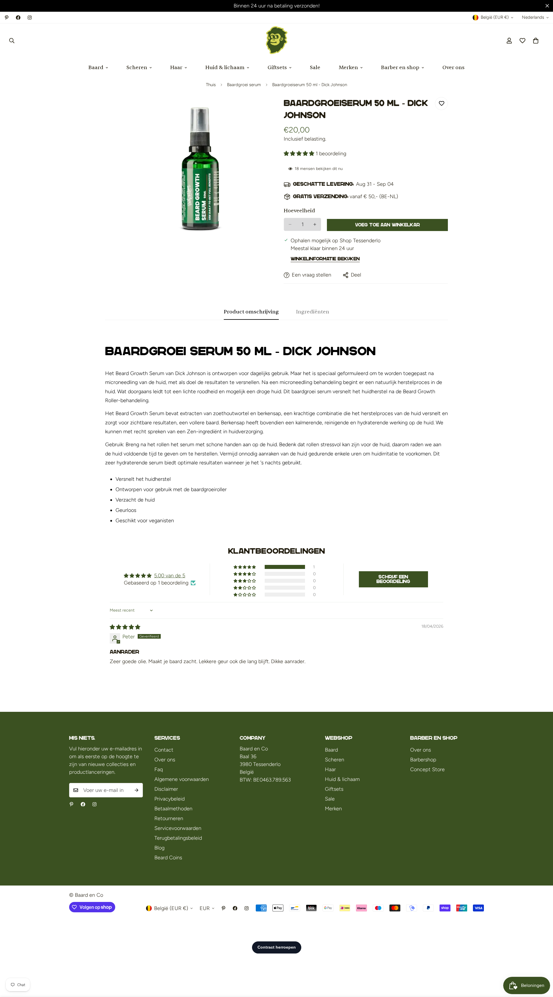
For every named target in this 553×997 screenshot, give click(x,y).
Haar (176, 67)
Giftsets (277, 67)
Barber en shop (400, 67)
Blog (159, 848)
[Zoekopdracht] (11, 40)
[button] (535, 40)
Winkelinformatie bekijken (325, 258)
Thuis (211, 84)
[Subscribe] (136, 790)
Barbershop (423, 759)
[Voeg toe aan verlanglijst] (441, 103)
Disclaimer (166, 789)
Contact (163, 750)
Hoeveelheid (299, 210)
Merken (348, 67)
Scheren (136, 67)
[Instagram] (29, 17)
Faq (158, 769)
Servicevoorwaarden (177, 828)
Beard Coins (168, 857)
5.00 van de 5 (169, 575)
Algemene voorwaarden (181, 779)
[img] (125, 627)
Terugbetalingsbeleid (178, 838)
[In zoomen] (264, 109)
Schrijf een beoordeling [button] (393, 579)
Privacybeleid (169, 799)
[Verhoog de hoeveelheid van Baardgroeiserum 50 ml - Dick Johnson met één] (315, 224)
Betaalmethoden (173, 808)
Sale (315, 67)
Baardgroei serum (244, 84)
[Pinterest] (6, 17)
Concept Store (427, 769)
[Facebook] (18, 17)
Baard (95, 67)
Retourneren (168, 818)
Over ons (453, 67)
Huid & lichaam (225, 67)
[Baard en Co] (276, 40)
